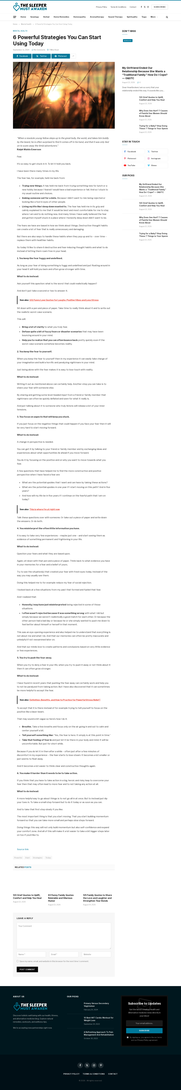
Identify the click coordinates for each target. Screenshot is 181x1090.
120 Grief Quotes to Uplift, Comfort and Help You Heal (27, 896)
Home (23, 17)
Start (27, 858)
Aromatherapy (97, 17)
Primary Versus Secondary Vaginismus (96, 1004)
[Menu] (14, 16)
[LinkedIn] (3, 155)
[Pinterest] (3, 162)
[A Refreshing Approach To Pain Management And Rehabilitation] (74, 1036)
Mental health (20, 31)
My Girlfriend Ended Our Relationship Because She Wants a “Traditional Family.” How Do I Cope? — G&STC (144, 73)
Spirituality (132, 17)
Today (48, 858)
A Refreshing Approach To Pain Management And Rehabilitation (99, 1033)
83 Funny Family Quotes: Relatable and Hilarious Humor (61, 898)
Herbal (46, 17)
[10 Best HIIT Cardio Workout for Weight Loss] (74, 1021)
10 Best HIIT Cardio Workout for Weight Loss (98, 1019)
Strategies (37, 858)
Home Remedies (61, 17)
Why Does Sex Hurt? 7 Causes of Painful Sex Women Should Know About (153, 113)
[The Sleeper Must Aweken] (30, 7)
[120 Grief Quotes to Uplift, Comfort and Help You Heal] (29, 883)
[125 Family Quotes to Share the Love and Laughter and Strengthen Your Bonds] (99, 883)
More (153, 17)
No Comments (39, 50)
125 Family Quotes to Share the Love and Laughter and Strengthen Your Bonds (97, 898)
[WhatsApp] (3, 169)
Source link (23, 849)
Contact (133, 7)
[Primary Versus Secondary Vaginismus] (74, 1007)
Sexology (34, 17)
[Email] (3, 175)
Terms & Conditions (118, 7)
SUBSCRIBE (160, 7)
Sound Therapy (115, 17)
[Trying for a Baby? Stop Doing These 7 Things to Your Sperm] (129, 129)
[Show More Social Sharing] (73, 56)
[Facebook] (3, 141)
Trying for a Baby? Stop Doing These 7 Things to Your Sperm (153, 127)
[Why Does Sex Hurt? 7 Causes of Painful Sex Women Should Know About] (129, 114)
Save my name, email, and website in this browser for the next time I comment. (54, 961)
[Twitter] (3, 148)
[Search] (166, 17)
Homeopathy (79, 17)
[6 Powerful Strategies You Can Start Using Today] (64, 95)
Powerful (18, 858)
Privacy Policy (101, 7)
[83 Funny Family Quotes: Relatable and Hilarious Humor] (64, 883)
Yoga (144, 17)
